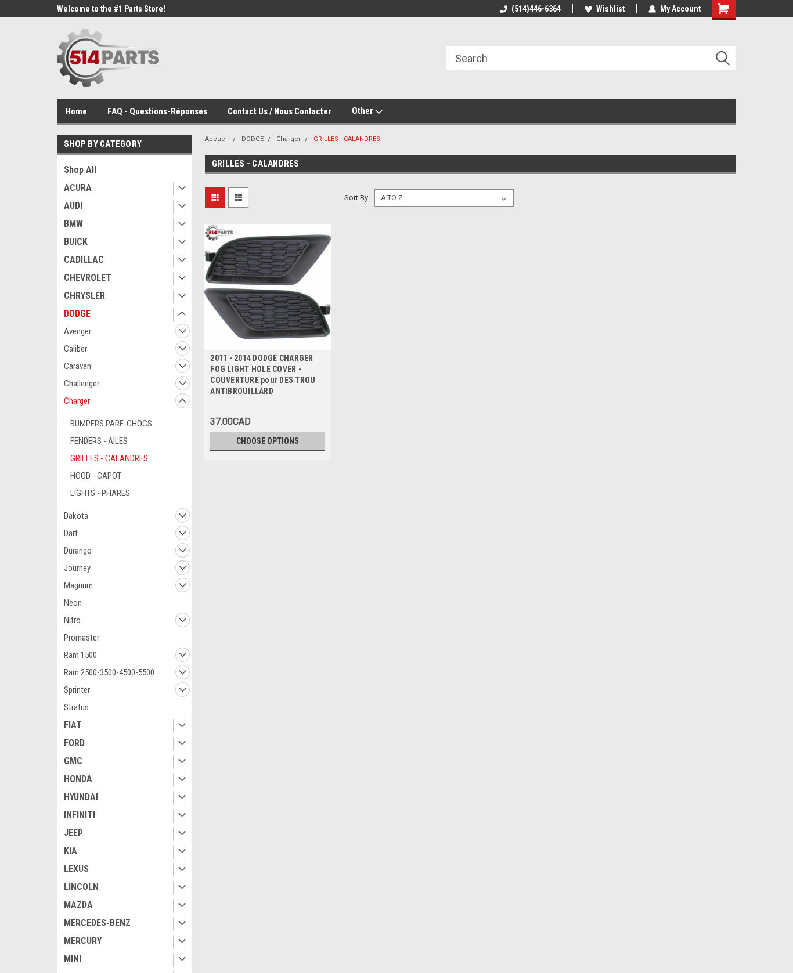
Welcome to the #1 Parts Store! (111, 8)
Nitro (72, 620)
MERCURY (83, 940)
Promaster (81, 637)
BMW (73, 223)
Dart (71, 533)
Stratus (76, 707)
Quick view (267, 341)
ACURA (78, 187)
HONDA (78, 778)
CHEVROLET (87, 277)
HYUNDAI (81, 796)
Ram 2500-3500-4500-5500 (109, 672)
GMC (73, 760)
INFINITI (79, 814)
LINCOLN (81, 886)
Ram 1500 (80, 655)
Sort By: (357, 197)
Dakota (76, 516)
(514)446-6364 (536, 8)
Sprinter (77, 690)
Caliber (75, 348)
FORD (74, 742)
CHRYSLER (84, 295)
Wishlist (610, 8)
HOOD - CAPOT (95, 476)
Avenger (77, 331)
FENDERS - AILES (99, 441)
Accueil (217, 139)
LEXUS (76, 868)
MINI (72, 958)
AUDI (73, 205)
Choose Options (267, 441)
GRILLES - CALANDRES (109, 458)
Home (76, 111)
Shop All (80, 169)
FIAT (73, 724)
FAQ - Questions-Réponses (157, 111)
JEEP (73, 832)
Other (363, 111)
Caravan (77, 366)
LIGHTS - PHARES (100, 493)
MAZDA (78, 904)
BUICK (76, 241)
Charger (77, 401)
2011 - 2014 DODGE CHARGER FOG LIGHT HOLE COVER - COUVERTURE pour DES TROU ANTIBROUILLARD (262, 374)
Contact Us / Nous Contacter (279, 111)
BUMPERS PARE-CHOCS (111, 423)
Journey (77, 568)
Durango (78, 550)
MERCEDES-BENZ (97, 922)
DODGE (77, 313)
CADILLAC (84, 259)
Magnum (78, 585)
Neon (73, 603)
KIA (70, 850)
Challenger (81, 383)
